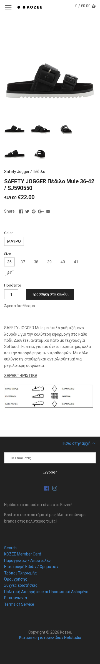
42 (9, 273)
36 (9, 262)
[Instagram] (54, 488)
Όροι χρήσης (15, 579)
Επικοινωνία (15, 598)
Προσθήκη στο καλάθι (50, 294)
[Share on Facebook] (21, 210)
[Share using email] (48, 210)
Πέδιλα (39, 171)
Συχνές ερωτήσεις (21, 585)
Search (10, 548)
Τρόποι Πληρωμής (20, 573)
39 (49, 262)
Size (7, 254)
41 (76, 262)
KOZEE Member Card (22, 554)
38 (36, 262)
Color (8, 233)
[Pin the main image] (34, 210)
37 (23, 262)
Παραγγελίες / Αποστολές (27, 560)
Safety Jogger (16, 171)
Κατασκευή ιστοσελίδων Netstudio (50, 637)
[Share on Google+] (41, 210)
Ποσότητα (12, 285)
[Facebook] (46, 488)
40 (63, 262)
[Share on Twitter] (27, 210)
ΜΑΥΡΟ (14, 241)
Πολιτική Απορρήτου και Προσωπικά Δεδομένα (46, 592)
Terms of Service (19, 604)
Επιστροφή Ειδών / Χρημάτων (31, 566)
